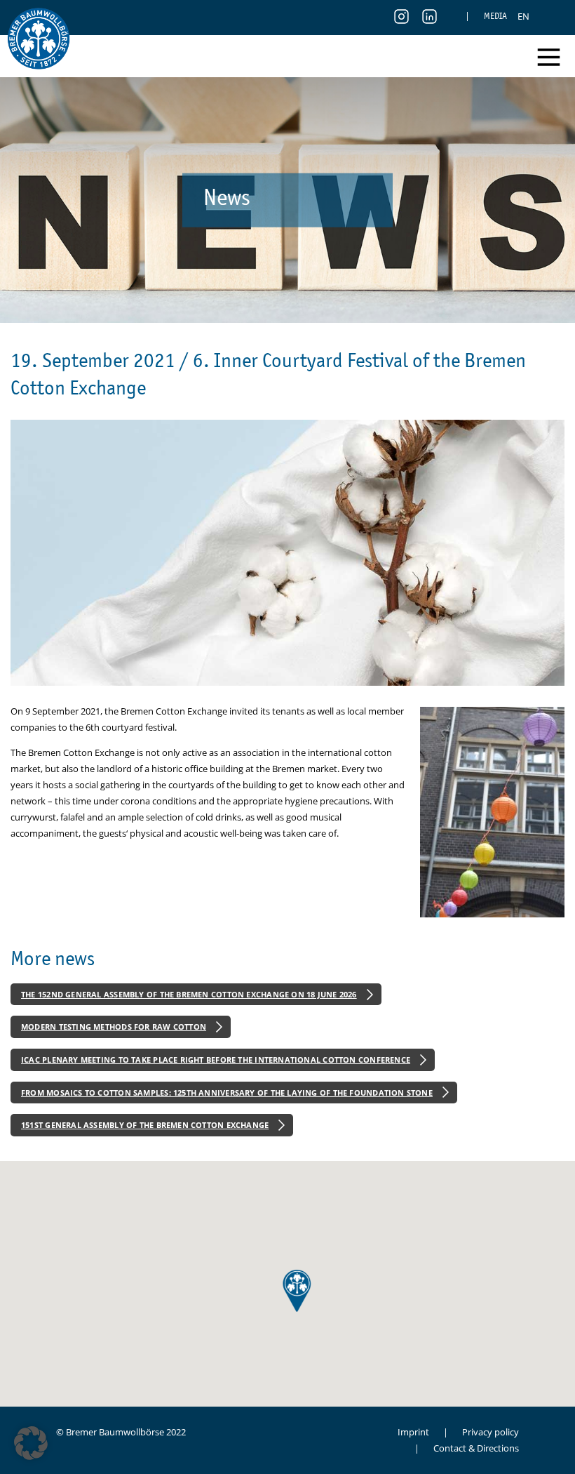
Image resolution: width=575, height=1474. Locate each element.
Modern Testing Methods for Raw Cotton (113, 1026)
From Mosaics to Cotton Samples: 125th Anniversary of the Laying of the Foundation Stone (227, 1092)
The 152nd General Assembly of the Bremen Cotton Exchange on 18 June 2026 (189, 994)
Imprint (413, 1432)
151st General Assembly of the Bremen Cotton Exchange (145, 1125)
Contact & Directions (476, 1448)
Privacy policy (490, 1432)
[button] (31, 1443)
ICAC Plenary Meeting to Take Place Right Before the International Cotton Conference (215, 1059)
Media (495, 16)
